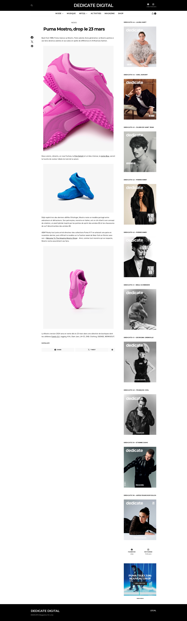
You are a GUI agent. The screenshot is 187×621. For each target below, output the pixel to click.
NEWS (74, 23)
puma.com (46, 343)
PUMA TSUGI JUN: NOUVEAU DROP (140, 577)
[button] (137, 598)
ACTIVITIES (96, 13)
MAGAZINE (110, 13)
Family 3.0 (55, 336)
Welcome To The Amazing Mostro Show (61, 238)
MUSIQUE (71, 13)
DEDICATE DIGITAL (93, 5)
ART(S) (82, 13)
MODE (58, 13)
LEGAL (153, 611)
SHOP (120, 13)
